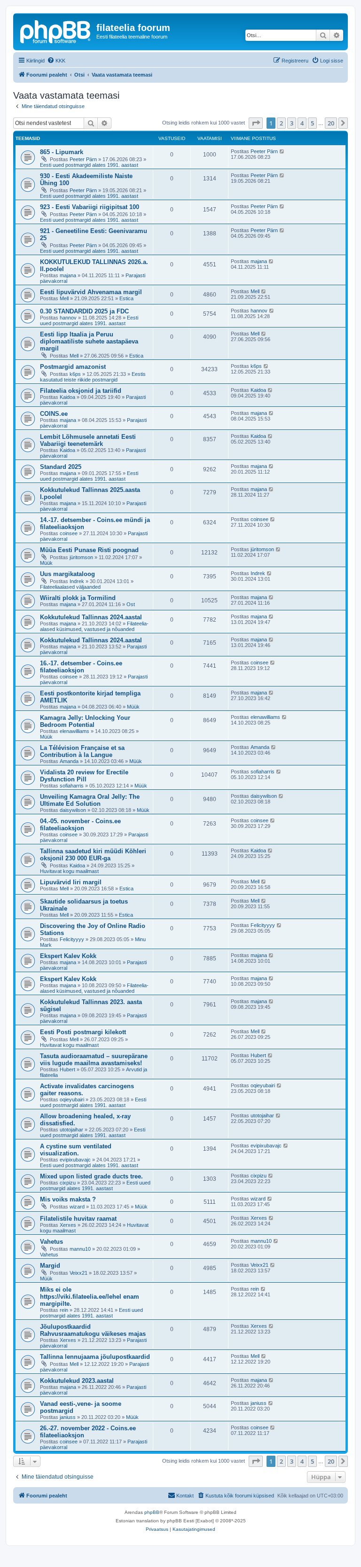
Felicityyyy (72, 939)
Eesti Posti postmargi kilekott (83, 1032)
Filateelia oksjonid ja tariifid (80, 390)
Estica (126, 298)
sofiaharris (72, 785)
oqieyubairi (72, 1099)
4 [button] (302, 123)
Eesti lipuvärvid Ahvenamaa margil (91, 292)
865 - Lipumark (61, 152)
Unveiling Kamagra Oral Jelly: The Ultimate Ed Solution (90, 800)
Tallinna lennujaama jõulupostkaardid (95, 1356)
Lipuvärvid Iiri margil (71, 882)
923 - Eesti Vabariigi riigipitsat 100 (89, 206)
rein (64, 1310)
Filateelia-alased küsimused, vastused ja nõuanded (94, 626)
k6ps (75, 374)
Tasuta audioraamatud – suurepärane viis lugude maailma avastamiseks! (94, 1059)
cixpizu (68, 1182)
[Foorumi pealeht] (56, 31)
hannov (68, 317)
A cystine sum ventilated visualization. (75, 1150)
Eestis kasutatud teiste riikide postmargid (93, 376)
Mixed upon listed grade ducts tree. (91, 1176)
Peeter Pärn (83, 159)
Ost (130, 604)
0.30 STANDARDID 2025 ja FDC (84, 311)
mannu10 (80, 1249)
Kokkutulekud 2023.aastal (77, 1380)
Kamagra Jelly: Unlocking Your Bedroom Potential (85, 721)
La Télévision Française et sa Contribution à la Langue (82, 751)
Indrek (77, 581)
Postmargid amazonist (73, 366)
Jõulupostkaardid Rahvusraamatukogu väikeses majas (93, 1330)
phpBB (151, 1512)
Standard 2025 (60, 466)
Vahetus (51, 1241)
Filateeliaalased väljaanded (70, 587)
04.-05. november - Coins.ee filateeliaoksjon (80, 825)
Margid (50, 1265)
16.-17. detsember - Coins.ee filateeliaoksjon (81, 667)
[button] (256, 123)
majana (68, 275)
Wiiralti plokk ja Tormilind (78, 597)
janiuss (68, 1417)
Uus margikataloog (67, 573)
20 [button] (331, 123)
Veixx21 (78, 1273)
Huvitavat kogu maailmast (69, 871)
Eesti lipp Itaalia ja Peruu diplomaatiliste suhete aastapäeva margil (89, 341)
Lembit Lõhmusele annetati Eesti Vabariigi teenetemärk (88, 440)
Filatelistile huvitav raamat (78, 1218)
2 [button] (281, 123)
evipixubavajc (75, 1159)
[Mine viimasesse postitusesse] (282, 151)
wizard (77, 1206)
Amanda (69, 761)
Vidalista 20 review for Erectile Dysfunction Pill (84, 776)
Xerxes (68, 1225)
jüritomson (81, 557)
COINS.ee (54, 413)
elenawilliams (74, 731)
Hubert (67, 1069)
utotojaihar (71, 1129)
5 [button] (312, 123)
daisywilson (73, 810)
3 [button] (291, 123)
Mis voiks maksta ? (68, 1199)
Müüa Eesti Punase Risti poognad (89, 550)
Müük (46, 563)
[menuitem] (56, 60)
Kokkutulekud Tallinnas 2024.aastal (91, 617)
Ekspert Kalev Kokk (68, 955)
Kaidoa (67, 397)
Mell (64, 298)
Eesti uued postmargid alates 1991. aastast (89, 165)
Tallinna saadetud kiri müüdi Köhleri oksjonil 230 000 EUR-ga (93, 855)
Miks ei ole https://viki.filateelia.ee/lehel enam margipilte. (89, 1296)
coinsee (69, 533)
